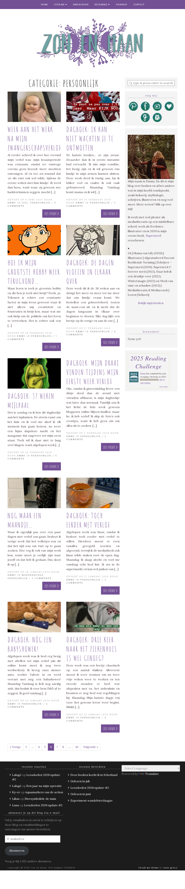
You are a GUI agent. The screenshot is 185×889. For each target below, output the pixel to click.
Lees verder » (51, 213)
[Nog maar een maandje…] (34, 493)
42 (77, 747)
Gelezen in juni (80, 794)
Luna (15, 805)
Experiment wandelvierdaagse (91, 800)
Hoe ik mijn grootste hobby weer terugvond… (34, 272)
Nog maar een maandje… (25, 520)
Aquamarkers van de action (44, 792)
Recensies (101, 4)
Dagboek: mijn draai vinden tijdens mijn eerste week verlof (92, 372)
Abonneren (16, 850)
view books (163, 386)
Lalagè (16, 775)
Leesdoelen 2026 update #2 (43, 805)
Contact (138, 4)
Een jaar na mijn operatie (44, 786)
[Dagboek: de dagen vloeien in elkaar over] (93, 240)
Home (44, 4)
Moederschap (32, 575)
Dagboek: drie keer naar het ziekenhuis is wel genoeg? (91, 649)
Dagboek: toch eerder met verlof (88, 520)
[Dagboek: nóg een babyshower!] (34, 617)
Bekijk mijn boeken (151, 303)
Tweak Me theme (149, 867)
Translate (152, 774)
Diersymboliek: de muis (40, 798)
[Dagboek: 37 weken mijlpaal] (34, 373)
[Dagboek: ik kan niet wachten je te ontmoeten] (93, 107)
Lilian (16, 798)
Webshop (121, 4)
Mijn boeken (80, 4)
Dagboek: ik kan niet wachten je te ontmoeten (90, 138)
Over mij (59, 4)
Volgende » (90, 747)
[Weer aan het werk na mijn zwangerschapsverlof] (34, 107)
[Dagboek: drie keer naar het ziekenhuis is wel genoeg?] (93, 617)
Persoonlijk (40, 202)
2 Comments (41, 578)
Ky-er (16, 792)
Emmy (12, 202)
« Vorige (15, 747)
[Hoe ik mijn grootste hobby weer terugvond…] (34, 240)
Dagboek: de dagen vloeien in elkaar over (90, 272)
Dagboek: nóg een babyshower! (30, 644)
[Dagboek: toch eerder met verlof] (93, 493)
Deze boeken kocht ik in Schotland (93, 775)
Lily (25, 202)
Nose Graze (170, 867)
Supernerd (153, 235)
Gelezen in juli (80, 781)
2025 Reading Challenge (148, 362)
